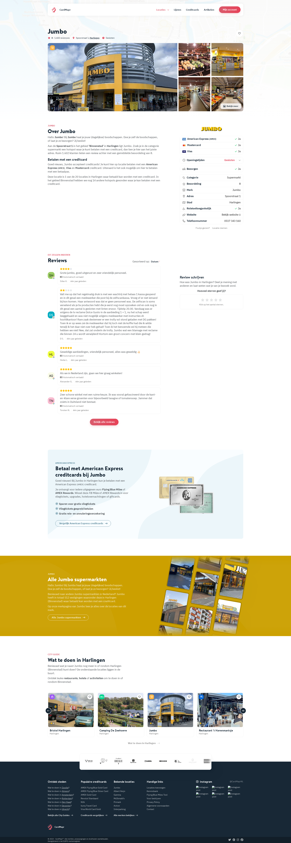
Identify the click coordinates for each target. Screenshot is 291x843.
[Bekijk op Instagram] (203, 789)
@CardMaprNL (236, 781)
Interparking (119, 809)
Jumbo (236, 190)
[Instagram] (238, 840)
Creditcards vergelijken (92, 815)
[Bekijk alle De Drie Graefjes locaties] (158, 761)
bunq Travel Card (89, 805)
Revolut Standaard (89, 798)
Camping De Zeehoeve (113, 730)
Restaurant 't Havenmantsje (216, 730)
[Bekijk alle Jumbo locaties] (211, 128)
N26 (83, 802)
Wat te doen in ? (58, 787)
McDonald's (119, 798)
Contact (150, 809)
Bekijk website (230, 214)
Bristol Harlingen (60, 730)
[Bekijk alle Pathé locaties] (84, 761)
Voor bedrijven (154, 798)
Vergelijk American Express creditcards (81, 523)
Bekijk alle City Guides (59, 815)
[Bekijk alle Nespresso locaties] (113, 761)
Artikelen (209, 9)
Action (117, 805)
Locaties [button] (161, 9)
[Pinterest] (234, 840)
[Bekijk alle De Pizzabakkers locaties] (203, 761)
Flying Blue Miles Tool (157, 794)
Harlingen (94, 38)
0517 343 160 (232, 221)
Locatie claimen (219, 228)
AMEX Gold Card (88, 794)
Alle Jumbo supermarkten (66, 617)
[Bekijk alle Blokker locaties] (188, 761)
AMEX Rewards (64, 493)
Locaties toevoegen (156, 787)
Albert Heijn (119, 791)
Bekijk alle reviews (104, 421)
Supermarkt (234, 177)
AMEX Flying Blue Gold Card (94, 787)
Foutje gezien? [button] (203, 228)
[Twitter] (229, 840)
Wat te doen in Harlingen (142, 743)
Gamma (117, 794)
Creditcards (192, 9)
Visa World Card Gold (91, 809)
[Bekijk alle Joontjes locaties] (143, 761)
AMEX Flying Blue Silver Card (94, 791)
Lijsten (177, 9)
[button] (230, 9)
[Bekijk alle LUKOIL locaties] (128, 761)
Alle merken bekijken (124, 815)
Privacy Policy (153, 802)
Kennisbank (152, 791)
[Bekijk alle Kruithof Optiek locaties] (173, 761)
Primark (117, 802)
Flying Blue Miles (112, 489)
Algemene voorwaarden (158, 805)
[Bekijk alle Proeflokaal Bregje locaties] (99, 761)
